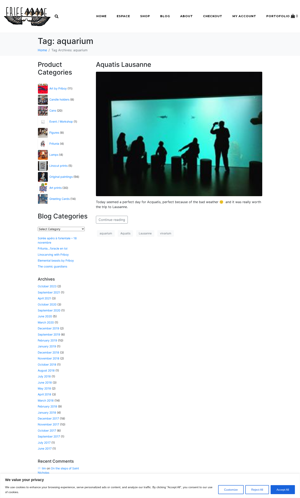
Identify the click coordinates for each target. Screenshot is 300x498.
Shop (145, 16)
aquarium (106, 233)
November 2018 (48, 358)
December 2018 (48, 352)
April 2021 (44, 298)
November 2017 (48, 424)
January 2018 (47, 412)
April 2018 (44, 394)
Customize (231, 489)
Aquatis (125, 233)
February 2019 (47, 340)
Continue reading (112, 220)
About (186, 16)
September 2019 (49, 334)
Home (101, 16)
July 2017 (44, 442)
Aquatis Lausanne (123, 64)
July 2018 (44, 376)
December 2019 (48, 328)
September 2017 (49, 436)
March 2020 (46, 322)
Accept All (283, 489)
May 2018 (44, 388)
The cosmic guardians (52, 266)
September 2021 (49, 292)
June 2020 (45, 316)
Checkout (212, 16)
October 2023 (47, 286)
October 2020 (47, 304)
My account (244, 16)
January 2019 (47, 346)
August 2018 (46, 370)
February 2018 (47, 406)
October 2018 (47, 364)
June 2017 (45, 448)
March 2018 (46, 400)
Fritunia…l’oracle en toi (52, 248)
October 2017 (47, 430)
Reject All (257, 489)
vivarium (165, 233)
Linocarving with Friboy (53, 254)
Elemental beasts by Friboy (56, 260)
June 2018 (45, 382)
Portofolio (278, 16)
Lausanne (145, 233)
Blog (165, 16)
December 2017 (48, 418)
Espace (123, 16)
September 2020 (49, 310)
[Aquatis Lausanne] (179, 134)
